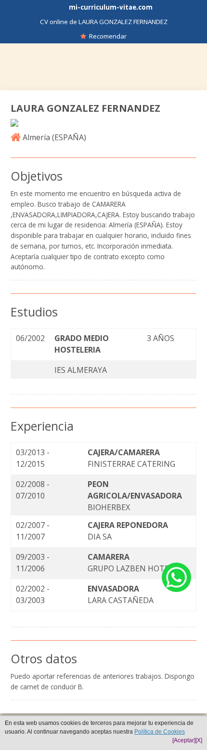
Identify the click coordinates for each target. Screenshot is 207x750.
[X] (198, 740)
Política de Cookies (159, 731)
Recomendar (106, 36)
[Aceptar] (183, 740)
